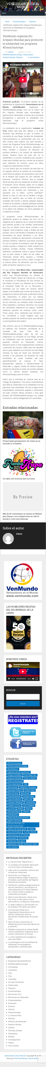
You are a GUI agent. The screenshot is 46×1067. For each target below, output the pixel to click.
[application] (23, 671)
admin (10, 52)
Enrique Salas (28, 796)
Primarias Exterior (15, 1031)
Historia (11, 1009)
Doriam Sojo (30, 790)
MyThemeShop (21, 1058)
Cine (10, 973)
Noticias (19, 57)
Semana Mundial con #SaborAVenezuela (16, 825)
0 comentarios (34, 57)
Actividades (13, 967)
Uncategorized (14, 1040)
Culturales (12, 979)
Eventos (11, 1006)
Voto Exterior (13, 1046)
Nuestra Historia (14, 1024)
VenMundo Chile (14, 844)
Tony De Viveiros (14, 832)
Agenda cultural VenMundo (18, 772)
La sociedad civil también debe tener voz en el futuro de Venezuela (23, 866)
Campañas (12, 970)
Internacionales (14, 1012)
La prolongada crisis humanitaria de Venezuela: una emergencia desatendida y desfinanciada (22, 944)
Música (28, 808)
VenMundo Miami (30, 844)
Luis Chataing (28, 805)
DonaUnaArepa (9, 57)
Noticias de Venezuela (17, 1021)
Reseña (11, 1037)
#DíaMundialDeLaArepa (12, 55)
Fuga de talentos (14, 799)
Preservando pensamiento (18, 818)
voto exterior (12, 847)
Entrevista (12, 1003)
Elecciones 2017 (14, 994)
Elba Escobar (12, 793)
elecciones (25, 793)
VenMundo (22, 838)
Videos (11, 1043)
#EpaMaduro (12, 769)
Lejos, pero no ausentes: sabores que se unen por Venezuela (23, 871)
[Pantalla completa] (37, 679)
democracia (12, 787)
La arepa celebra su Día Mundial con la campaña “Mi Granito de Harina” (23, 906)
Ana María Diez (30, 775)
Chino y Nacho (30, 778)
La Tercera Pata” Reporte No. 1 (20, 862)
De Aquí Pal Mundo (16, 982)
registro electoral (14, 821)
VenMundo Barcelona (16, 841)
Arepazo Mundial (14, 778)
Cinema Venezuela (14, 781)
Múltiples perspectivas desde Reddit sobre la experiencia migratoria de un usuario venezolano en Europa (23, 931)
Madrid (20, 808)
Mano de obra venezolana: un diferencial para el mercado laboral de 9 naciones (23, 924)
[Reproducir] (9, 679)
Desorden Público (14, 790)
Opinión (26, 811)
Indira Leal (28, 799)
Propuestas (12, 1034)
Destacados (28, 55)
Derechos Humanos (28, 787)
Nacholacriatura (13, 811)
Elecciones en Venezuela (18, 997)
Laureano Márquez (15, 802)
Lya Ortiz (11, 808)
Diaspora (11, 988)
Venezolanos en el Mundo (22, 5)
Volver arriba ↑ (34, 1058)
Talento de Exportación (17, 829)
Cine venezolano (14, 784)
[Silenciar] (33, 679)
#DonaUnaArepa (14, 763)
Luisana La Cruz (13, 805)
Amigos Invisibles (14, 775)
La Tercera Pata (14, 1015)
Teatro (31, 829)
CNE (25, 784)
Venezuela (11, 838)
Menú (4, 13)
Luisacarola (30, 802)
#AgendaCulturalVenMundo (19, 961)
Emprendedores (14, 796)
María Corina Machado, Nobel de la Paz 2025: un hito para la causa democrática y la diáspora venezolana (24, 899)
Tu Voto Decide (30, 832)
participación (12, 814)
